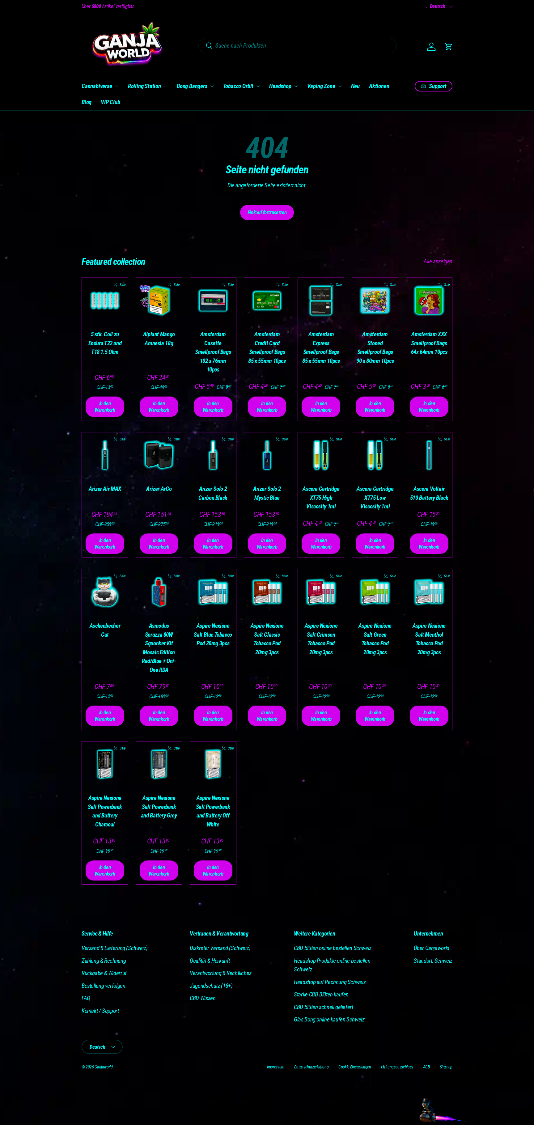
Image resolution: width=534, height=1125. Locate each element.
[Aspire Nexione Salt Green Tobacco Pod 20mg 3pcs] (375, 592)
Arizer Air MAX (105, 488)
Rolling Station (144, 86)
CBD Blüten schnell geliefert (323, 1007)
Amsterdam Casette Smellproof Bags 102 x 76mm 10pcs (213, 352)
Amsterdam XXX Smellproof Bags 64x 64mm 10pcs (429, 343)
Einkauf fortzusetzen (267, 212)
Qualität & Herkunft (210, 960)
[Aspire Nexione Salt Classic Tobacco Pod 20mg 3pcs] (267, 592)
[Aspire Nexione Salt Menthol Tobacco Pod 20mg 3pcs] (429, 592)
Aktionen (379, 86)
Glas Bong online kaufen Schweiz (329, 1019)
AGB (426, 1066)
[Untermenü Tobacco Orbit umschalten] (257, 86)
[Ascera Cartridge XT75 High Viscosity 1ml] (321, 455)
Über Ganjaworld (431, 948)
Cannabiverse (97, 86)
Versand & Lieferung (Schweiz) (115, 948)
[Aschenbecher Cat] (105, 592)
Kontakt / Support (100, 1010)
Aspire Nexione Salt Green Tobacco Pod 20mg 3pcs (375, 639)
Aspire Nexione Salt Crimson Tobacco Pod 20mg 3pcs (321, 639)
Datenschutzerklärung (311, 1066)
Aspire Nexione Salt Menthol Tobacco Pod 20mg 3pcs (429, 639)
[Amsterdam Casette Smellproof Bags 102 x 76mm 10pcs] (213, 301)
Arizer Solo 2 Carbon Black (212, 493)
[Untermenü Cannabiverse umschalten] (116, 86)
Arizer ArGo (159, 488)
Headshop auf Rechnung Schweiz (330, 982)
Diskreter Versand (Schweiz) (220, 948)
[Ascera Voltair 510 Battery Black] (429, 455)
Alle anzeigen (438, 261)
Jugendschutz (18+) (211, 985)
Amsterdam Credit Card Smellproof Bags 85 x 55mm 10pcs (267, 347)
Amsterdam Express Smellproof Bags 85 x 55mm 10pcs (321, 347)
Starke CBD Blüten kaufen (321, 994)
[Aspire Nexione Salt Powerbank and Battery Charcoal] (105, 764)
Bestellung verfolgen (103, 985)
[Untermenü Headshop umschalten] (295, 86)
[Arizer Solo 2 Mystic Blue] (267, 455)
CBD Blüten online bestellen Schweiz (332, 948)
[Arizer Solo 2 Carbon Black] (213, 455)
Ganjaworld (103, 1066)
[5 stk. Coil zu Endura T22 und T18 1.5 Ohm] (105, 301)
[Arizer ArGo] (159, 455)
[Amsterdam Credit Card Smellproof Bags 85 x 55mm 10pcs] (267, 301)
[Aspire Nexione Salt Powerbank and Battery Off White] (213, 764)
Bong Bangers (192, 86)
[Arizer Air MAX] (105, 455)
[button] (449, 46)
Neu (355, 86)
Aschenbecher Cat (105, 630)
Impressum (275, 1066)
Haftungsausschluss (397, 1066)
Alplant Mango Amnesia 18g (159, 339)
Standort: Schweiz (433, 960)
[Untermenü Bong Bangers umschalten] (211, 86)
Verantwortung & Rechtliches (221, 973)
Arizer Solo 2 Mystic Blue (267, 493)
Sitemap (446, 1066)
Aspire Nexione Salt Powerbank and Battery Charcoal (105, 811)
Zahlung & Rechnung (104, 960)
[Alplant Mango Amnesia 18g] (159, 301)
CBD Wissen (202, 998)
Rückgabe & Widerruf (104, 973)
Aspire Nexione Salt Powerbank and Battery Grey (159, 806)
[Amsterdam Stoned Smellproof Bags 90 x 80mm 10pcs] (375, 301)
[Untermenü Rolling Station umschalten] (165, 86)
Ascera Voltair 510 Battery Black (429, 493)
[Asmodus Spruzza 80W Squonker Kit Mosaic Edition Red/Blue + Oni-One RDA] (159, 592)
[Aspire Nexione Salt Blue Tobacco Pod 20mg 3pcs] (213, 592)
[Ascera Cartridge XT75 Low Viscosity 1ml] (375, 455)
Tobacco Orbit (238, 86)
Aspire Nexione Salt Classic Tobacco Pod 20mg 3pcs (267, 639)
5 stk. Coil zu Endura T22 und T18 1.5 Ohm (105, 343)
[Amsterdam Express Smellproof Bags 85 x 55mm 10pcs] (321, 301)
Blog (86, 102)
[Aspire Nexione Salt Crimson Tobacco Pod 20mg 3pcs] (321, 592)
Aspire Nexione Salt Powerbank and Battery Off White (213, 811)
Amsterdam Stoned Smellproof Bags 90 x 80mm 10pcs (375, 347)
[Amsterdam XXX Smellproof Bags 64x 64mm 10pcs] (429, 301)
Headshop (280, 86)
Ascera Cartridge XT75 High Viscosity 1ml (321, 497)
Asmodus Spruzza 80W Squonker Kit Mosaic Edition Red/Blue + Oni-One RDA (159, 647)
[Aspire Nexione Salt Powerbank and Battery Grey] (159, 764)
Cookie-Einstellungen (354, 1066)
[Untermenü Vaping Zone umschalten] (339, 86)
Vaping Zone (321, 86)
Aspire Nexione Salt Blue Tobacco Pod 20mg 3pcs (213, 634)
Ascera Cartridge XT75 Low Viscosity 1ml (375, 497)
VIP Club (110, 102)
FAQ (86, 998)
